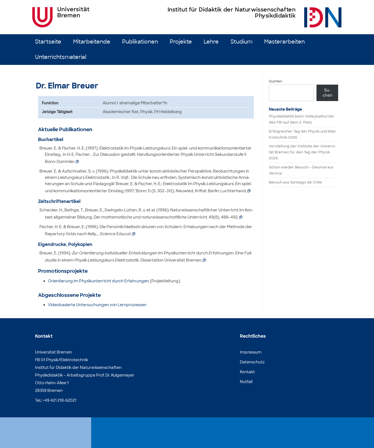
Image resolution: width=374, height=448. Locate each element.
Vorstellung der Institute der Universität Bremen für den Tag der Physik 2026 (302, 152)
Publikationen (140, 41)
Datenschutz (252, 362)
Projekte (181, 41)
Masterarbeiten (284, 41)
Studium (241, 41)
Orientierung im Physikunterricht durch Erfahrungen (98, 280)
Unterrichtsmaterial (60, 57)
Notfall (246, 381)
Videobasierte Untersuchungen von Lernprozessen (97, 304)
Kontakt (247, 371)
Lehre (211, 41)
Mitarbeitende (91, 41)
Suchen (275, 81)
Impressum (250, 352)
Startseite (48, 41)
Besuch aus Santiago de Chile (295, 182)
